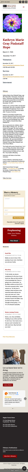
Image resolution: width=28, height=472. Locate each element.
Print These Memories (9, 337)
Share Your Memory (18, 217)
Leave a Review (8, 385)
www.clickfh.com (15, 171)
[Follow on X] (23, 2)
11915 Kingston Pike (12, 168)
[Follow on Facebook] (20, 2)
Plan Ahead (14, 241)
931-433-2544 (6, 2)
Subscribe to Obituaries (10, 456)
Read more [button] (8, 404)
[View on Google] (6, 393)
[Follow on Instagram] (26, 2)
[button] (3, 398)
